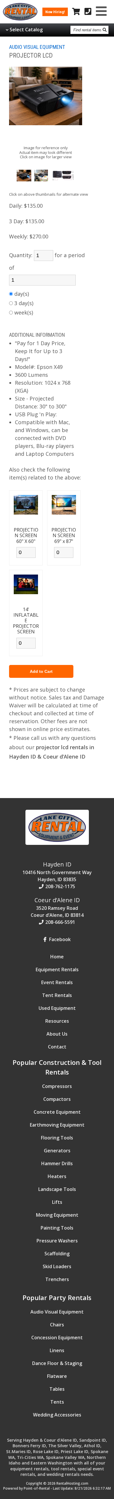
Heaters (57, 1176)
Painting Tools (57, 1228)
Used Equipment (57, 1008)
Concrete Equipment (57, 1112)
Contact (57, 1047)
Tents (57, 1402)
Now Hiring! (55, 12)
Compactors (57, 1099)
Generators (57, 1150)
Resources (57, 1021)
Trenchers (57, 1279)
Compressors (57, 1086)
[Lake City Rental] (57, 846)
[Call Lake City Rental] (87, 11)
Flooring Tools (57, 1137)
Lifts (57, 1202)
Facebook (59, 939)
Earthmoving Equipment (57, 1125)
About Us (57, 1034)
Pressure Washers (57, 1240)
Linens (57, 1350)
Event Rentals (57, 982)
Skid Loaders (57, 1266)
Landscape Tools (57, 1189)
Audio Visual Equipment (57, 1312)
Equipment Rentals (57, 969)
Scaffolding (57, 1253)
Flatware (57, 1376)
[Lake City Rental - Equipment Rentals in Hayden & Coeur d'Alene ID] (20, 19)
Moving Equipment (57, 1215)
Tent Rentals (57, 995)
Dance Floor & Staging (57, 1363)
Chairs (57, 1324)
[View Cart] (76, 11)
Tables (57, 1389)
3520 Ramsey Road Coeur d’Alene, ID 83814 (57, 907)
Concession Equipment (57, 1337)
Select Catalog (26, 29)
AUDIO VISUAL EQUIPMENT (37, 47)
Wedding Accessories (57, 1415)
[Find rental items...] (104, 30)
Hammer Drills (57, 1163)
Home (57, 956)
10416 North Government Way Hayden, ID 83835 (57, 871)
